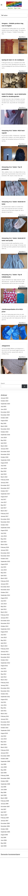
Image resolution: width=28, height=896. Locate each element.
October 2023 (4, 401)
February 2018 (5, 479)
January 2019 (4, 448)
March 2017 (4, 510)
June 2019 (4, 437)
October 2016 (4, 525)
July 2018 (3, 465)
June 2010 (4, 739)
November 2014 (5, 589)
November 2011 (5, 691)
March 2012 (4, 679)
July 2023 (3, 406)
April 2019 (3, 443)
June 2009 (4, 767)
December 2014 (5, 586)
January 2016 (4, 550)
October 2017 (4, 491)
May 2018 (3, 471)
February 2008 (5, 801)
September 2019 (5, 434)
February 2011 (5, 716)
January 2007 (4, 820)
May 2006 (3, 843)
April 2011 (3, 710)
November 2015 (5, 555)
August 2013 (4, 632)
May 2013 (3, 640)
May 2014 (3, 606)
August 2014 (4, 598)
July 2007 (3, 809)
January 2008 (4, 803)
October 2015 (4, 558)
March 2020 (4, 426)
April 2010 (3, 744)
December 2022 (5, 412)
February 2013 (5, 648)
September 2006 (5, 832)
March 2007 (4, 815)
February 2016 (5, 547)
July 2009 (3, 764)
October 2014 (4, 592)
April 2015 (3, 575)
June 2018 (4, 468)
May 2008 (3, 792)
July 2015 (3, 567)
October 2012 (4, 660)
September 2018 (5, 460)
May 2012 (3, 674)
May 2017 (3, 505)
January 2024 (4, 398)
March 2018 (4, 477)
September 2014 (5, 595)
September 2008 (5, 784)
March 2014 (4, 612)
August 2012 (4, 665)
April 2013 (3, 643)
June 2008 (4, 789)
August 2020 (4, 420)
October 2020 (4, 417)
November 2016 (5, 522)
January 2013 (4, 651)
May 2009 (3, 770)
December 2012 (5, 654)
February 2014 (5, 615)
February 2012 (5, 682)
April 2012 (3, 677)
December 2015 (5, 553)
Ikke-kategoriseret (22, 38)
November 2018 (5, 454)
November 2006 (5, 826)
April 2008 (3, 795)
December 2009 (5, 756)
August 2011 (4, 699)
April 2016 (3, 541)
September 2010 (5, 730)
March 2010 (4, 747)
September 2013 (5, 629)
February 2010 (5, 750)
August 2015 (4, 564)
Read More (22, 36)
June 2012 (4, 671)
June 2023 (4, 409)
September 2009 (5, 761)
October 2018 (4, 457)
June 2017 (4, 502)
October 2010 (4, 727)
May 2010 (3, 741)
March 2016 (4, 544)
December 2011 (5, 688)
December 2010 (5, 722)
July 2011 (3, 702)
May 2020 (3, 423)
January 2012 (4, 685)
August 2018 (4, 463)
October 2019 (4, 432)
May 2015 (3, 572)
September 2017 (5, 493)
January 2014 (4, 617)
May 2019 (3, 440)
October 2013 (4, 626)
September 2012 (5, 663)
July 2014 (3, 601)
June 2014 (4, 603)
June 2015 (4, 570)
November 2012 (5, 657)
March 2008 (4, 798)
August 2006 (4, 834)
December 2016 (5, 519)
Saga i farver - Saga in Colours (14, 8)
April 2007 (3, 812)
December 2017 (5, 485)
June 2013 (4, 637)
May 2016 (3, 539)
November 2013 (5, 623)
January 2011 (4, 719)
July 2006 (3, 837)
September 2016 (5, 527)
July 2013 (3, 634)
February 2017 (5, 513)
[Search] (24, 386)
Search (3, 383)
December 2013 (5, 620)
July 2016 (3, 533)
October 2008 (4, 781)
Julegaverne (6, 346)
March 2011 (4, 713)
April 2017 (3, 508)
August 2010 (4, 733)
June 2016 (4, 536)
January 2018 (4, 482)
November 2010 (5, 724)
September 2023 (5, 403)
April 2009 (3, 772)
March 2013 (4, 646)
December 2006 (5, 823)
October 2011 (4, 694)
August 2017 (4, 496)
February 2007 (5, 817)
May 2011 (3, 708)
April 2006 (3, 846)
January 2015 (4, 584)
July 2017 (3, 499)
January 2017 (4, 516)
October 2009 (4, 758)
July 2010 (3, 736)
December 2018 (5, 451)
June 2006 (4, 840)
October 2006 (4, 829)
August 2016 (4, 530)
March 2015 (4, 578)
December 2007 (5, 806)
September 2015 (5, 561)
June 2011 (4, 705)
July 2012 (3, 668)
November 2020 (5, 415)
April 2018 (3, 474)
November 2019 (5, 429)
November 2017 (5, 488)
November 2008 (5, 778)
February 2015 (5, 581)
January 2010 (4, 753)
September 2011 (5, 696)
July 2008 (3, 786)
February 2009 (5, 775)
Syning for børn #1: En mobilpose (13, 60)
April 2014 (3, 609)
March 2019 (4, 446)
